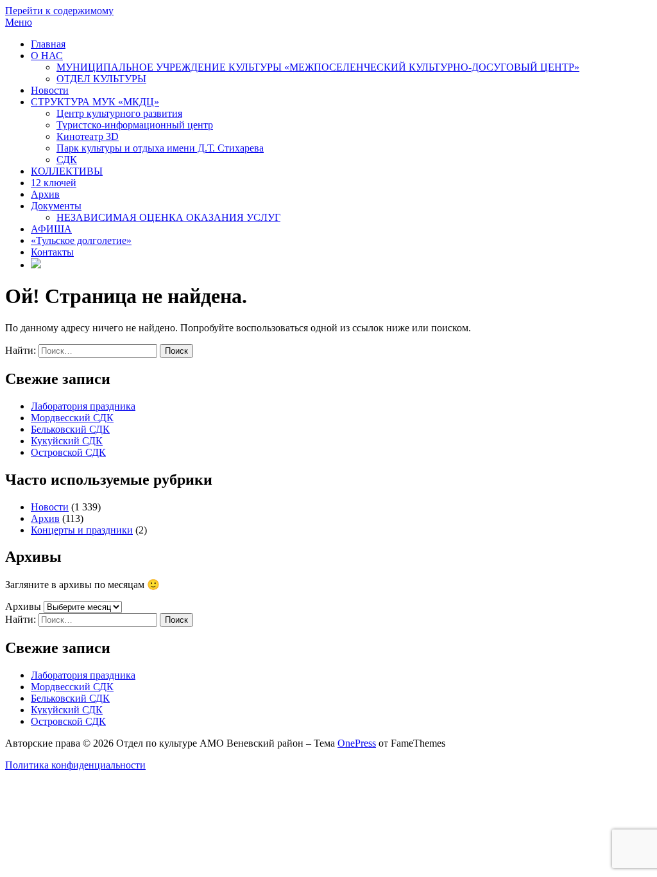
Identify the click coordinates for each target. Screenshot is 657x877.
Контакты (52, 252)
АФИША (51, 228)
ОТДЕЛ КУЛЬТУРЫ (101, 78)
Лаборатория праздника (83, 406)
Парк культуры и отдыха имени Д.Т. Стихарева (160, 148)
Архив (45, 194)
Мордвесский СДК (72, 417)
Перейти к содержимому (59, 10)
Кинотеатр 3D (87, 136)
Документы (56, 205)
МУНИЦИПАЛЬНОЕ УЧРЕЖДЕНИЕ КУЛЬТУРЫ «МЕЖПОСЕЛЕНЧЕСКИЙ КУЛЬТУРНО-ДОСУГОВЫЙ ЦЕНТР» (317, 67)
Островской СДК (68, 452)
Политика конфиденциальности (75, 765)
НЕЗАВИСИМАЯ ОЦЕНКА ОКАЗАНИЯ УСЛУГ (168, 217)
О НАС (47, 55)
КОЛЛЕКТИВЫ (67, 171)
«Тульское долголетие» (81, 240)
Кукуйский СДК (67, 440)
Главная (48, 44)
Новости (50, 90)
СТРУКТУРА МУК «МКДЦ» (95, 101)
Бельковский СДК (70, 429)
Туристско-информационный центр (134, 124)
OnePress (356, 743)
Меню (18, 22)
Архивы (23, 606)
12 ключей (53, 182)
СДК (66, 159)
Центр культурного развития (119, 113)
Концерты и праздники (82, 530)
